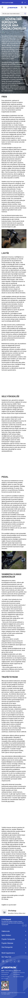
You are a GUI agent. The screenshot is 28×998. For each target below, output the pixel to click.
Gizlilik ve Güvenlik (5, 976)
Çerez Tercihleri (4, 978)
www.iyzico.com (17, 970)
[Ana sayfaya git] (12, 8)
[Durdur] (22, 2)
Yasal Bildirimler (4, 974)
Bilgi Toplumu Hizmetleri (18, 976)
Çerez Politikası (16, 974)
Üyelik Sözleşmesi (5, 972)
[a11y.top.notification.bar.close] (25, 2)
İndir (12, 2)
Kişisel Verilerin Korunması (19, 972)
